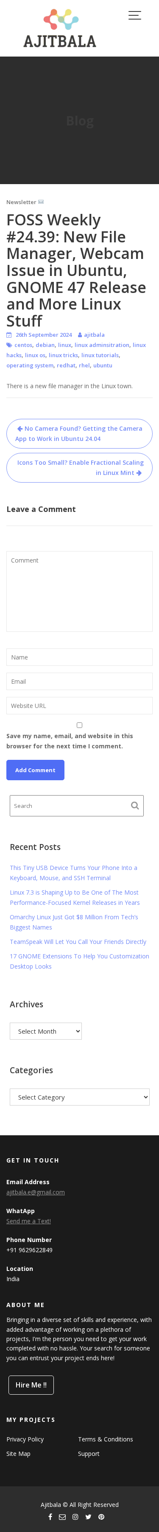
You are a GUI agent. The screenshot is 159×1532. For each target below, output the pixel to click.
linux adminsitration (102, 345)
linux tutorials (100, 355)
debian (45, 345)
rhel (84, 365)
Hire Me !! (31, 1385)
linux (64, 345)
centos (23, 345)
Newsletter (22, 202)
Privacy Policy (25, 1439)
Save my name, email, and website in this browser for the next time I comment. (69, 741)
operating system (29, 365)
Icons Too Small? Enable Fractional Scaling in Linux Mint (80, 467)
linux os (35, 355)
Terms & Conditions (105, 1439)
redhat (66, 365)
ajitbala (94, 334)
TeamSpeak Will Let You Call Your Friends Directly (78, 942)
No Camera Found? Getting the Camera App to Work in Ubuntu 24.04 (78, 433)
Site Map (18, 1454)
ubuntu (102, 365)
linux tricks (63, 355)
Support (89, 1454)
